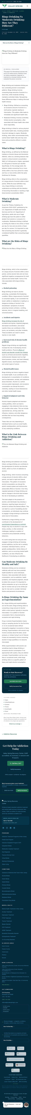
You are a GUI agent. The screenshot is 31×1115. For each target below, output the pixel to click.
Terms (24, 1097)
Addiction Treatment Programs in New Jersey (14, 836)
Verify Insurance (15, 769)
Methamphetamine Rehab (9, 894)
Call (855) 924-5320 (15, 681)
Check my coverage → (15, 723)
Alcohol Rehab (6, 875)
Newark (4, 957)
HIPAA (20, 1097)
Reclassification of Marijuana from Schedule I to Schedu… (14, 973)
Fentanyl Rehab (6, 885)
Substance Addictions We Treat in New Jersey (14, 872)
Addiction (15, 11)
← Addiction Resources (9, 734)
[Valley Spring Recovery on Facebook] (3, 828)
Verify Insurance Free (15, 686)
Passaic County (6, 949)
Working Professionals (8, 861)
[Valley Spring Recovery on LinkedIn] (10, 828)
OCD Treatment (6, 927)
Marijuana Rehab (6, 897)
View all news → (6, 984)
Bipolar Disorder (6, 924)
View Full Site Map (8, 1026)
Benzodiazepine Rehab (8, 891)
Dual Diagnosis (6, 852)
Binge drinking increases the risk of (13, 321)
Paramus (4, 954)
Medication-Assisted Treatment (10, 849)
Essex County (5, 946)
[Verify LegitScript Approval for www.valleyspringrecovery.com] (15, 1070)
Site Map (7, 1097)
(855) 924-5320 (8, 790)
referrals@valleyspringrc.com (10, 1002)
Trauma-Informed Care (8, 855)
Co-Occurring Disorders (8, 939)
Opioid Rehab (5, 882)
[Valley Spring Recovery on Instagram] (7, 828)
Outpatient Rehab (7, 845)
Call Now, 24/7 (16, 763)
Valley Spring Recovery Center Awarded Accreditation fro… (12, 970)
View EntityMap (7, 1040)
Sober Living (5, 864)
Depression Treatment (8, 915)
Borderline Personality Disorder (10, 933)
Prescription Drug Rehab (8, 900)
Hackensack (5, 951)
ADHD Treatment (6, 930)
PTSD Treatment (6, 918)
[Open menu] (27, 6)
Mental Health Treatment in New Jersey (12, 908)
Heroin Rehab (5, 878)
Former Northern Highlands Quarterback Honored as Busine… (15, 977)
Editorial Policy (11, 1098)
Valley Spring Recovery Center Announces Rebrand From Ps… (15, 966)
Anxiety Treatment (7, 912)
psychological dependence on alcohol (14, 524)
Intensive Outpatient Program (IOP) (11, 842)
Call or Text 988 (7, 820)
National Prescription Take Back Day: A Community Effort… (15, 981)
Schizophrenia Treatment (9, 936)
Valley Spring (6, 11)
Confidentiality (19, 1098)
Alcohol (21, 11)
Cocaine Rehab (6, 888)
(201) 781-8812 (6, 996)
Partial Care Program (7, 839)
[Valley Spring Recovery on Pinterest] (14, 828)
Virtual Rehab (5, 858)
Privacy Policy (14, 1097)
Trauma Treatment (7, 921)
